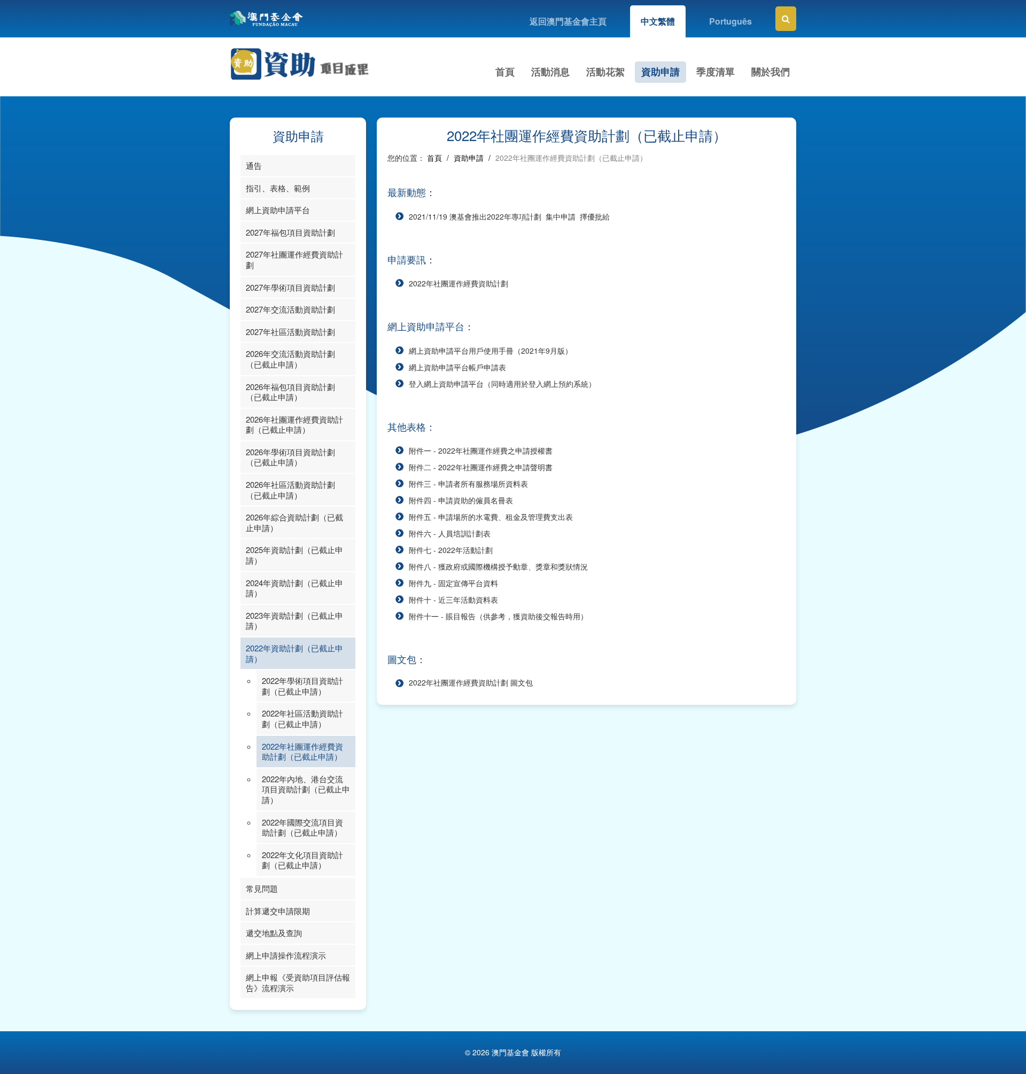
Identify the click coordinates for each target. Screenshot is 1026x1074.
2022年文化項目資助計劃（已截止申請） (302, 860)
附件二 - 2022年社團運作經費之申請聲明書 (481, 467)
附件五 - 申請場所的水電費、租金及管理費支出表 (491, 516)
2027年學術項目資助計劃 (290, 287)
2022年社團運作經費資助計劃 (458, 283)
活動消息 (550, 72)
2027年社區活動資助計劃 (290, 331)
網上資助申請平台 (278, 209)
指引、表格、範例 (278, 187)
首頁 (505, 72)
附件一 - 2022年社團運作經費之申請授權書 (481, 450)
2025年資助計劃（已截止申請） (294, 555)
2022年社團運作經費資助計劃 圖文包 (471, 682)
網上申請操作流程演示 (286, 955)
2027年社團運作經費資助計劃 (294, 259)
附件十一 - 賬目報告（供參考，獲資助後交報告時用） (498, 616)
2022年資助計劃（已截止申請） (294, 653)
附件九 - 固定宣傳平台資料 (453, 583)
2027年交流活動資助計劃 (290, 309)
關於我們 (770, 72)
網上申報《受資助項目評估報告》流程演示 (298, 982)
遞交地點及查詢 (274, 932)
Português (730, 21)
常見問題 (262, 888)
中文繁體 (658, 21)
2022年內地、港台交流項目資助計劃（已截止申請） (306, 789)
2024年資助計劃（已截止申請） (294, 588)
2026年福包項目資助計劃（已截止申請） (290, 392)
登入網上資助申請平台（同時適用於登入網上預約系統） (502, 383)
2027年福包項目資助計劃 (290, 232)
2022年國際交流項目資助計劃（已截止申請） (302, 827)
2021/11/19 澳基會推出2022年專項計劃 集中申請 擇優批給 (509, 216)
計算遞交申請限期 (278, 910)
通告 (254, 165)
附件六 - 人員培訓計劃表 (450, 533)
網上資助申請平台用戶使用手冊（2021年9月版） (490, 350)
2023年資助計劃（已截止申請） (294, 621)
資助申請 (660, 72)
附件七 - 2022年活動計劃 (451, 549)
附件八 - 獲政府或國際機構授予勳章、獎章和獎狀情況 (498, 566)
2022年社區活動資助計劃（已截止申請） (302, 718)
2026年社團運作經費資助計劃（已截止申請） (294, 424)
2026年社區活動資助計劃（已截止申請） (290, 490)
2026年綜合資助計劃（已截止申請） (294, 522)
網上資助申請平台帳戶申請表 (457, 367)
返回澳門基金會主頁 (568, 21)
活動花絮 (605, 72)
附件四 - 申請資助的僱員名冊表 (461, 500)
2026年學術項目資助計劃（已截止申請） (290, 457)
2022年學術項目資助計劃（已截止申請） (302, 686)
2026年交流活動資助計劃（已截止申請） (290, 359)
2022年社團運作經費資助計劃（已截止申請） (302, 751)
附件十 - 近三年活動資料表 (453, 599)
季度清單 (715, 72)
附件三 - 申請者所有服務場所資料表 (468, 483)
